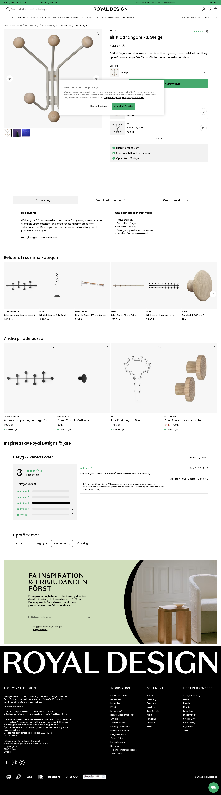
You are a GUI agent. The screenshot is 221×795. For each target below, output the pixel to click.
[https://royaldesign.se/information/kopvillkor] (94, 776)
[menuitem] (9, 17)
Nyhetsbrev (115, 699)
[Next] (213, 294)
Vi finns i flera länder (13, 706)
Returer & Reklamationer (121, 715)
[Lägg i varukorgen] (203, 111)
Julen (185, 730)
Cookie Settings (98, 106)
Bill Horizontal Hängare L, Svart (160, 315)
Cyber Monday (190, 727)
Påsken (186, 699)
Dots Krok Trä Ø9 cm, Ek (193, 315)
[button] (212, 2)
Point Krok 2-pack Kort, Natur (183, 420)
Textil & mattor (154, 711)
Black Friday (189, 723)
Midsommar (189, 715)
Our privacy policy (112, 97)
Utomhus (187, 703)
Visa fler (159, 138)
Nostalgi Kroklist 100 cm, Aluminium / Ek (92, 315)
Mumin (186, 707)
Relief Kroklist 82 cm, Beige (123, 315)
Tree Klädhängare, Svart (126, 420)
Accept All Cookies (123, 106)
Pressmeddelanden (119, 730)
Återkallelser (116, 754)
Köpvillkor (114, 707)
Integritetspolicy (118, 734)
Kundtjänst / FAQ (118, 695)
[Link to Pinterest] (22, 762)
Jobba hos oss (117, 723)
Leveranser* (116, 711)
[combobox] (212, 2)
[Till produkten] (159, 128)
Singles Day (189, 719)
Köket (149, 715)
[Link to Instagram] (14, 762)
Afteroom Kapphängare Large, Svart (21, 315)
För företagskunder (119, 742)
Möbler (150, 695)
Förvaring (151, 719)
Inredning (151, 707)
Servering (151, 703)
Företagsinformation (120, 727)
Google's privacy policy (133, 97)
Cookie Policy (116, 738)
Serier (149, 727)
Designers (115, 746)
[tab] (45, 200)
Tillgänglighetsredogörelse (123, 750)
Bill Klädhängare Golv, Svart (52, 315)
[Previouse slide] (9, 78)
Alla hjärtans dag (191, 695)
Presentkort (115, 703)
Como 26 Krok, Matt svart (73, 420)
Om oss (114, 719)
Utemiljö (151, 723)
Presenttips (188, 711)
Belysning (151, 699)
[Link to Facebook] (6, 762)
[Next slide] (96, 78)
